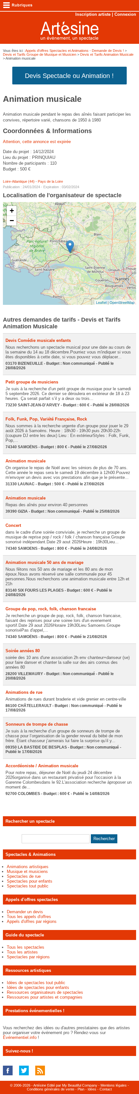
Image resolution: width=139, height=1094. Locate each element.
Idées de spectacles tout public (36, 982)
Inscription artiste (93, 14)
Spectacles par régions (28, 956)
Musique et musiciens (27, 871)
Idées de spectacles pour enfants (38, 987)
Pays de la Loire (50, 181)
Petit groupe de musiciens (31, 382)
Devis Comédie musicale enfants (38, 340)
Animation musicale (25, 461)
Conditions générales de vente (50, 1089)
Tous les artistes (22, 952)
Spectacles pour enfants (29, 881)
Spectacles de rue (24, 876)
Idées (92, 1089)
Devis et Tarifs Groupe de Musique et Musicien (39, 54)
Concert (13, 525)
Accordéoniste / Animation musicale (41, 765)
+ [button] (12, 211)
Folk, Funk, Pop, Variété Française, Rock (46, 419)
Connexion (125, 14)
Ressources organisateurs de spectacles (45, 992)
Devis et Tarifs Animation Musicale (107, 54)
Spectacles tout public (27, 886)
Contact (106, 1089)
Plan (81, 1089)
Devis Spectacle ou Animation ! (69, 75)
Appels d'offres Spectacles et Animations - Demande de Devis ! (74, 51)
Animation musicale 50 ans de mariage (44, 562)
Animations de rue (23, 692)
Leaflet (101, 302)
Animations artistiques (27, 866)
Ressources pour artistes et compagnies (44, 997)
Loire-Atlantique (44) (19, 181)
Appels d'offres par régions (32, 921)
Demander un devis (25, 911)
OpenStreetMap (122, 302)
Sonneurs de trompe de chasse (36, 724)
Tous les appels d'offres (29, 916)
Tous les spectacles (25, 947)
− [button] (12, 221)
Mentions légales (114, 1085)
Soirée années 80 (22, 650)
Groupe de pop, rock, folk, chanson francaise (50, 608)
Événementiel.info (20, 1037)
